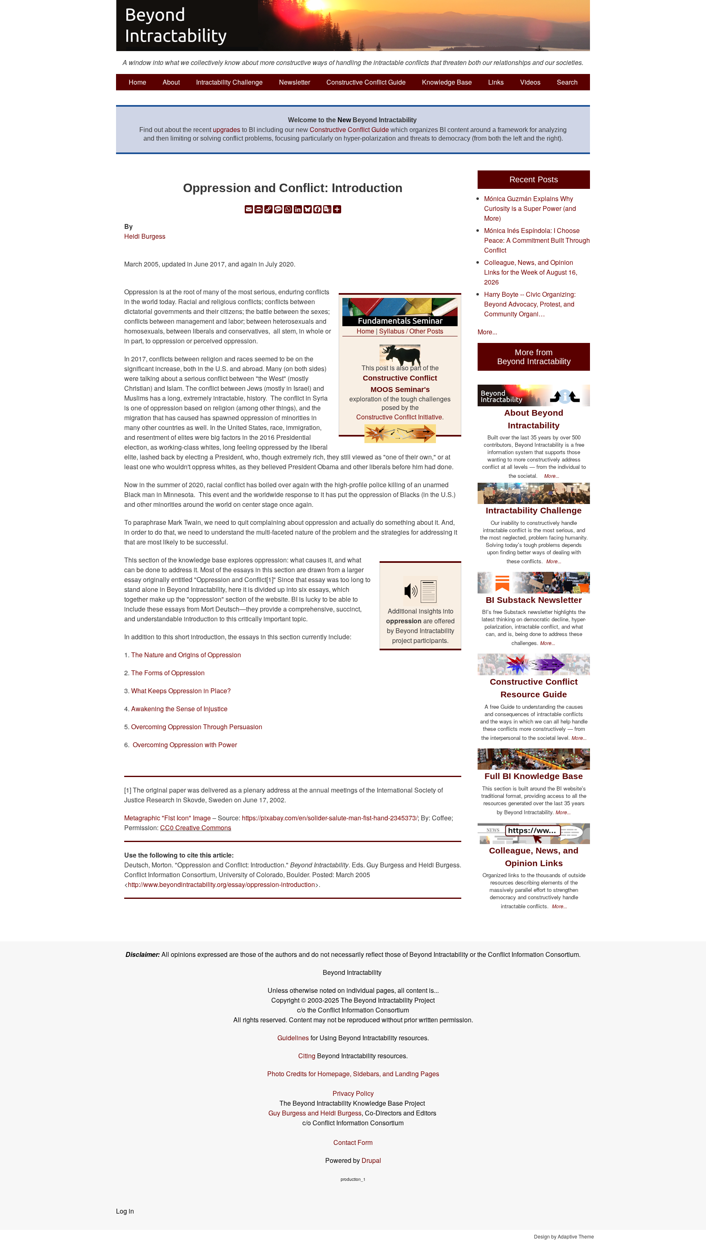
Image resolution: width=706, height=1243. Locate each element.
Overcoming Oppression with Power (185, 744)
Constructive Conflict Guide (366, 82)
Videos (530, 82)
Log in (125, 1211)
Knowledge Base (447, 82)
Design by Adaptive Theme (564, 1236)
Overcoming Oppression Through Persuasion (196, 726)
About (171, 82)
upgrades (226, 129)
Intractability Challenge (229, 82)
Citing (306, 1055)
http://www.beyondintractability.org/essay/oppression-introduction (221, 884)
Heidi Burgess (144, 236)
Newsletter (294, 82)
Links (496, 82)
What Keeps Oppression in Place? (181, 690)
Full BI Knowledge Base (534, 776)
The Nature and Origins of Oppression (186, 654)
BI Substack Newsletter (534, 600)
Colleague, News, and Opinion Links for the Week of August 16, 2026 (530, 272)
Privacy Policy (353, 1093)
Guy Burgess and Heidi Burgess (315, 1113)
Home (137, 82)
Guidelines (293, 1037)
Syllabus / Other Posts (411, 331)
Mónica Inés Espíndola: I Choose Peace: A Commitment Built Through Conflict (537, 240)
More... (487, 331)
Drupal (371, 1160)
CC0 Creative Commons (195, 827)
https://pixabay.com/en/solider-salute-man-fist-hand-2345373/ (330, 817)
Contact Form (353, 1142)
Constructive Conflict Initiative (399, 416)
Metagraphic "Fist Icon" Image (167, 817)
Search (567, 82)
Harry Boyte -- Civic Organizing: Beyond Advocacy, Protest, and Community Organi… (530, 303)
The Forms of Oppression (168, 672)
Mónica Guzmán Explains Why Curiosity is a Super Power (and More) (530, 208)
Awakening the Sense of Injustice (179, 708)
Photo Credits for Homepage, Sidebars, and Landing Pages (353, 1073)
